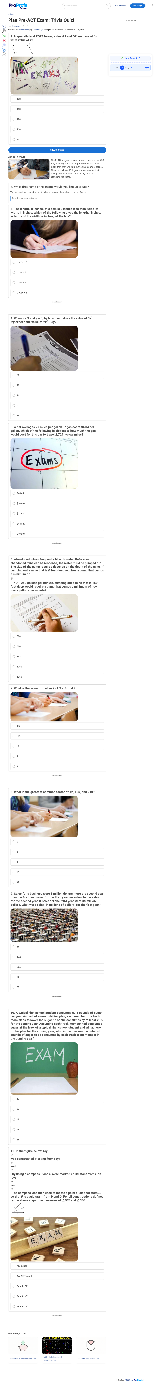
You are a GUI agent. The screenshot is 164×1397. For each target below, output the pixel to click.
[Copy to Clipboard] (4, 49)
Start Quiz (57, 150)
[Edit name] (131, 68)
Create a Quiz (137, 6)
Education (16, 26)
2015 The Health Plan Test (88, 1359)
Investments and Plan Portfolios (23, 1359)
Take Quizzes (119, 6)
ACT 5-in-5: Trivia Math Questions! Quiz (53, 1358)
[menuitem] (120, 6)
